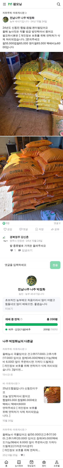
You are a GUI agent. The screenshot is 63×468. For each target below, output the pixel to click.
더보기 (9, 308)
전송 (55, 265)
